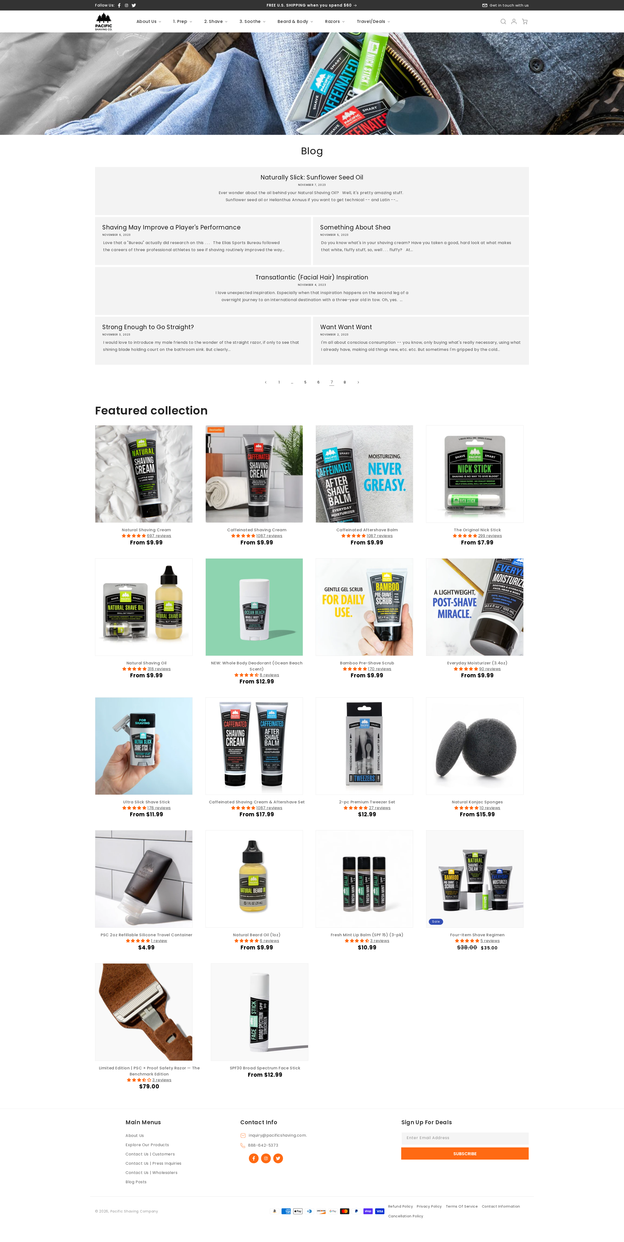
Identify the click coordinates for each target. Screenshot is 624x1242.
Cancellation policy (405, 1216)
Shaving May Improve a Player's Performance (171, 227)
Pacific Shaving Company (134, 1211)
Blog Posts (136, 1182)
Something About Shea (355, 227)
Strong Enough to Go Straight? (148, 327)
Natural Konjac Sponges (477, 802)
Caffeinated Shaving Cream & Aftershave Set (257, 802)
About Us (135, 1135)
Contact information (501, 1206)
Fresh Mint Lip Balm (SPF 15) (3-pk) (367, 935)
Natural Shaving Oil (147, 663)
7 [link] (332, 382)
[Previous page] (266, 382)
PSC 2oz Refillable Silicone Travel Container (146, 935)
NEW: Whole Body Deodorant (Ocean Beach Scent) (256, 666)
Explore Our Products (147, 1145)
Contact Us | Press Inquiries (154, 1163)
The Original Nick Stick (477, 530)
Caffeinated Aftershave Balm (367, 530)
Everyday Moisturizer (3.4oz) (477, 663)
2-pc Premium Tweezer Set (367, 802)
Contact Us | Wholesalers (151, 1172)
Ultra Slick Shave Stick (146, 802)
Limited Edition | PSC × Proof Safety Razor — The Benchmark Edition (149, 1071)
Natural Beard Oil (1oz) (257, 935)
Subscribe (465, 1154)
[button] (148, 21)
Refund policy (400, 1206)
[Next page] (358, 382)
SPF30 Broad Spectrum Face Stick (265, 1068)
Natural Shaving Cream (146, 530)
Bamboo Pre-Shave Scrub (367, 663)
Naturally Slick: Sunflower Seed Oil (312, 177)
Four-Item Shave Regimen (477, 935)
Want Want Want (346, 327)
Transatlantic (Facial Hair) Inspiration (311, 277)
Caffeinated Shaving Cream (256, 530)
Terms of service (462, 1206)
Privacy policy (429, 1206)
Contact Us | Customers (150, 1154)
